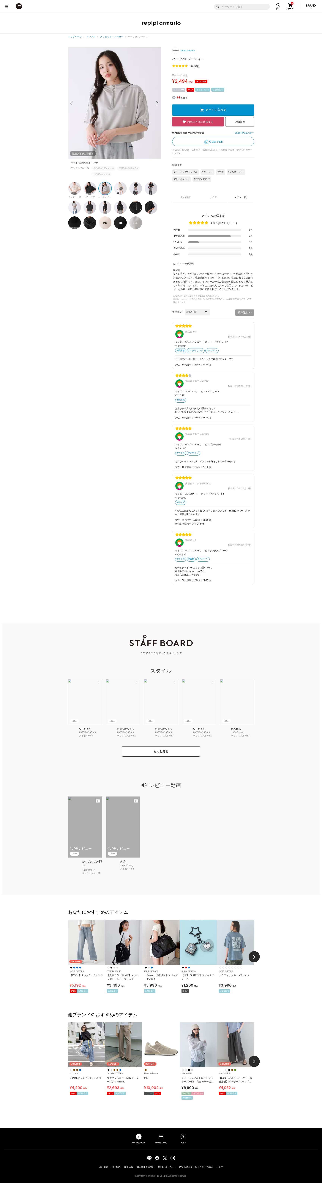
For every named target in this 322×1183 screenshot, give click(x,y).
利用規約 (116, 1167)
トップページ (75, 36)
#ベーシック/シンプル (186, 171)
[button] (157, 103)
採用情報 (128, 1167)
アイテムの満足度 (213, 215)
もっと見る (161, 751)
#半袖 (220, 171)
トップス (91, 36)
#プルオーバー (236, 171)
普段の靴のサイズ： (186, 523)
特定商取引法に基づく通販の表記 (196, 1167)
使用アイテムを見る (83, 153)
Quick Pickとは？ (244, 133)
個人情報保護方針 (145, 1167)
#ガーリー (207, 171)
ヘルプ (219, 1167)
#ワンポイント (182, 179)
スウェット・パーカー (111, 36)
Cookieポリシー (166, 1167)
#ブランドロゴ (202, 179)
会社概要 (103, 1167)
